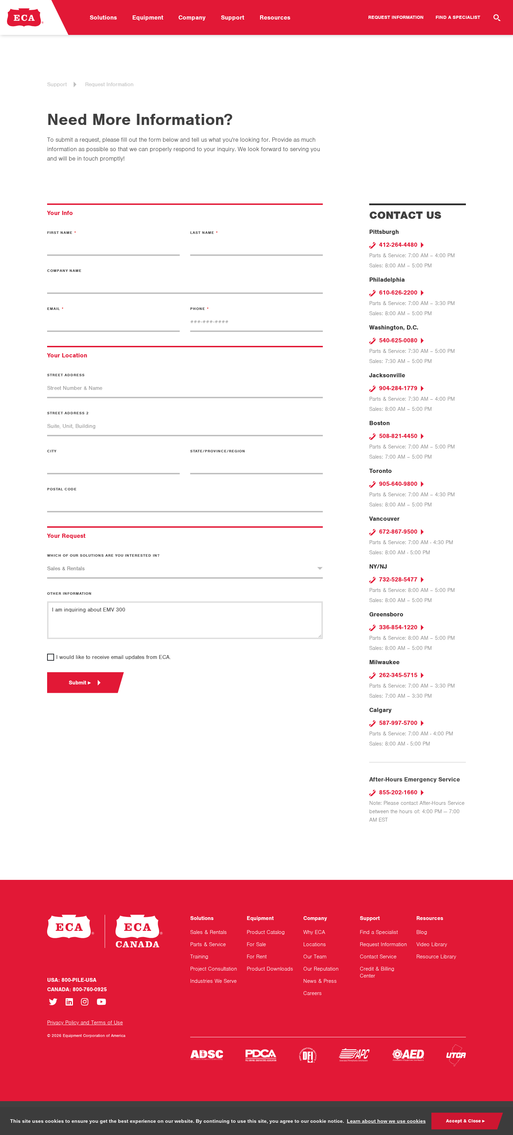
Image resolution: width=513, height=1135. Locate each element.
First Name (60, 232)
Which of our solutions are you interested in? (103, 555)
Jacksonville (387, 375)
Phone (197, 308)
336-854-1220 (397, 627)
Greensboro (386, 614)
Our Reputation (321, 968)
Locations (314, 944)
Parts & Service (208, 944)
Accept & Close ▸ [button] (465, 1121)
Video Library (431, 944)
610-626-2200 (397, 292)
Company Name (64, 270)
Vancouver (384, 518)
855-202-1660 (397, 792)
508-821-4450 (397, 436)
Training (199, 956)
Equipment (147, 17)
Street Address (66, 374)
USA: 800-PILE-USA (71, 980)
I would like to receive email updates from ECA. (113, 657)
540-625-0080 (397, 340)
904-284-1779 (397, 388)
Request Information (396, 17)
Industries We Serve (213, 981)
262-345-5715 (397, 675)
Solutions (103, 17)
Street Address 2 (68, 412)
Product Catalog (266, 932)
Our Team (315, 956)
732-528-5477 (397, 579)
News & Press (320, 981)
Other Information (69, 593)
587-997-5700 (397, 723)
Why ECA (314, 932)
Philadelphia (387, 279)
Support (232, 17)
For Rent (257, 956)
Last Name (202, 232)
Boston (379, 423)
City (52, 450)
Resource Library (436, 956)
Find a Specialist (458, 17)
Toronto (380, 471)
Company (192, 17)
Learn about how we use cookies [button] (386, 1121)
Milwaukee (384, 662)
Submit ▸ (80, 682)
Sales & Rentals (208, 932)
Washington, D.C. (393, 327)
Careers (312, 993)
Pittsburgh (384, 232)
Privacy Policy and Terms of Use (85, 1022)
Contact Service (378, 956)
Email (53, 308)
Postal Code (62, 489)
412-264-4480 (397, 244)
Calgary (380, 710)
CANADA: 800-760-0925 (77, 989)
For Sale (256, 944)
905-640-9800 (397, 484)
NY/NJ (378, 566)
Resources (275, 17)
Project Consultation (213, 968)
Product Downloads (270, 968)
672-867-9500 (397, 531)
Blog (421, 932)
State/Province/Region (217, 450)
